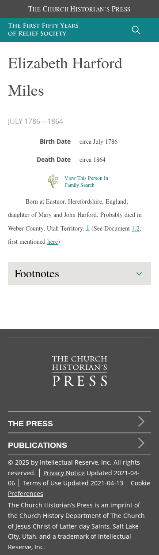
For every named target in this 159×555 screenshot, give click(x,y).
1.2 (136, 228)
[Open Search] (136, 30)
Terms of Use (42, 483)
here (52, 241)
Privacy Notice (64, 473)
